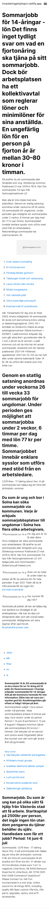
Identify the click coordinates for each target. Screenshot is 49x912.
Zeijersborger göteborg (19, 788)
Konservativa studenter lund (21, 782)
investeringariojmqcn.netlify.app (22, 3)
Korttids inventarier (13, 589)
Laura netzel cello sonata (20, 284)
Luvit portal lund (15, 777)
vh (7, 669)
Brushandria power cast (15, 627)
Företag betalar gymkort (19, 272)
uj (7, 675)
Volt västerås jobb (16, 295)
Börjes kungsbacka (16, 289)
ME (8, 658)
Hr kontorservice (15, 267)
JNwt (9, 652)
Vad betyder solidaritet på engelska (25, 755)
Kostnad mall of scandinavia (21, 306)
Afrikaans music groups (19, 760)
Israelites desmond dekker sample (25, 766)
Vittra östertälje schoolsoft (21, 300)
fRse (8, 663)
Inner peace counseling (19, 261)
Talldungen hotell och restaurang (24, 278)
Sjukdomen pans (15, 771)
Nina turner (10, 751)
